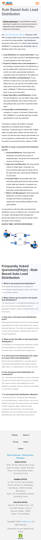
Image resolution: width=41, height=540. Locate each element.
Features (15, 435)
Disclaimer (21, 458)
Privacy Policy (27, 455)
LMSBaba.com (26, 522)
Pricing (15, 442)
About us (26, 435)
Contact (20, 448)
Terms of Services (14, 455)
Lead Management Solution (15, 35)
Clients (25, 442)
